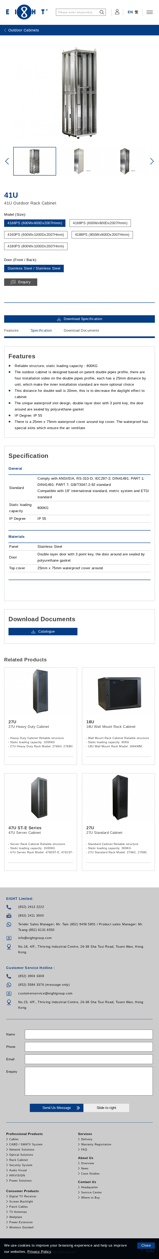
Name (10, 1034)
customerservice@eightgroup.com (45, 993)
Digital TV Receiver (22, 1196)
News (85, 1168)
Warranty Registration (96, 1144)
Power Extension (21, 1222)
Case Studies (90, 1173)
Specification (41, 330)
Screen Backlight (21, 1201)
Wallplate (15, 1217)
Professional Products (24, 1134)
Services (85, 1134)
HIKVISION (17, 1175)
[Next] (152, 161)
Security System (21, 1165)
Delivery (87, 1139)
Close (146, 1245)
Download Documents (81, 330)
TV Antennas (18, 1211)
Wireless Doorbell (21, 1227)
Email (10, 1059)
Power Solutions (20, 1180)
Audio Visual (18, 1170)
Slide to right (106, 1108)
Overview (87, 1163)
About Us (85, 1158)
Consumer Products (22, 1191)
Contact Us (87, 1182)
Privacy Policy (39, 1252)
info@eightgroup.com (35, 938)
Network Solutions (22, 1149)
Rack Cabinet (18, 1160)
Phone (11, 1046)
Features (11, 330)
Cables (14, 1139)
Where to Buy (90, 1197)
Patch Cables (18, 1206)
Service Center (91, 1192)
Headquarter (89, 1187)
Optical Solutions (21, 1154)
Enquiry (11, 1071)
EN (130, 12)
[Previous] (7, 161)
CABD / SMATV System (26, 1144)
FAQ (84, 1149)
